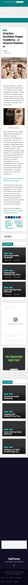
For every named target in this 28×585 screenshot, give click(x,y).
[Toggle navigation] (25, 20)
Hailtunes (17, 260)
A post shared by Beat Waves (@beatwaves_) (15, 340)
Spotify (6, 210)
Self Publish (9, 581)
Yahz (6, 51)
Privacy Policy (18, 577)
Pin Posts (11, 577)
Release (6, 253)
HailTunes (6, 10)
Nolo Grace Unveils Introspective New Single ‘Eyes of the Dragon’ (9, 224)
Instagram (15, 212)
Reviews (3, 581)
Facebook (20, 210)
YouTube (6, 212)
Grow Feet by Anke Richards (12, 291)
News (6, 577)
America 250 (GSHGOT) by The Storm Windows (12, 274)
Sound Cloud (12, 210)
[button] (20, 20)
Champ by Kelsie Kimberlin (11, 256)
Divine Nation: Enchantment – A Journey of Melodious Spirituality (18, 223)
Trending (15, 581)
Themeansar (18, 574)
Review (4, 30)
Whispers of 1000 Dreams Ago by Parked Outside (12, 452)
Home (2, 577)
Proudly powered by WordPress (12, 572)
